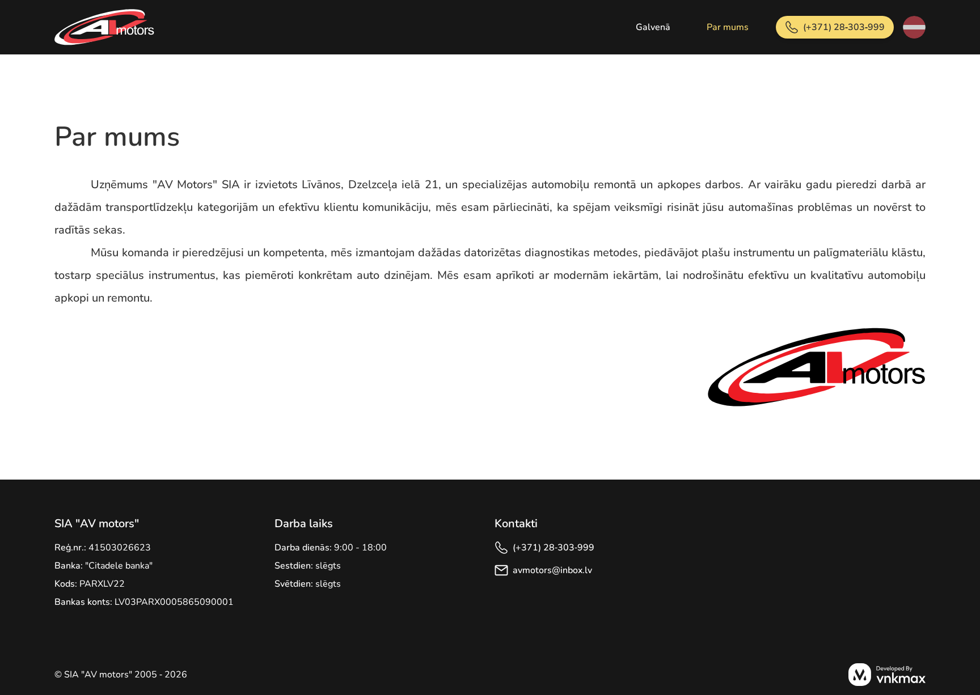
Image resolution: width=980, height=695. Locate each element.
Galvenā (653, 27)
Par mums (728, 27)
